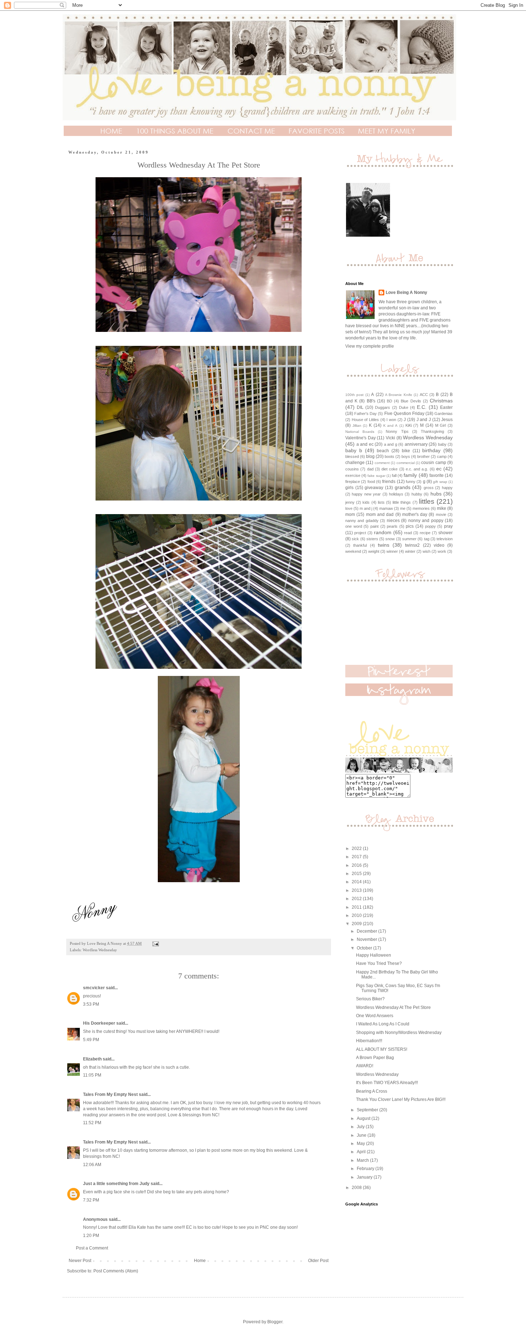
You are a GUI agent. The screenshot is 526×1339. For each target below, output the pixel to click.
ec (439, 469)
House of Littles (365, 419)
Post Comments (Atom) (115, 1270)
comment (382, 463)
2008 (357, 1187)
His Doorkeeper (99, 1023)
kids (366, 502)
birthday (431, 450)
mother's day (414, 514)
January (365, 1177)
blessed (352, 456)
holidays (396, 494)
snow (390, 539)
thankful (360, 545)
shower (445, 532)
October (365, 948)
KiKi (408, 425)
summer (409, 539)
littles (426, 501)
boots (389, 456)
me (402, 508)
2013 (357, 890)
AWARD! (364, 1065)
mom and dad (380, 514)
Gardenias (443, 413)
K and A (390, 425)
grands (402, 487)
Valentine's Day (360, 437)
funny (410, 481)
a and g (390, 444)
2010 (357, 915)
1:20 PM (91, 1235)
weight (373, 551)
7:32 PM (91, 1200)
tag (426, 539)
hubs (436, 494)
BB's (371, 400)
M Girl (440, 425)
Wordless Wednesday (100, 950)
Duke (403, 407)
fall (394, 475)
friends (388, 481)
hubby (416, 494)
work (442, 551)
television (445, 539)
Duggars (382, 407)
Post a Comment (92, 1248)
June (362, 1135)
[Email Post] (155, 943)
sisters (372, 539)
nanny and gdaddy (362, 520)
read (408, 533)
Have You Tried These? (379, 963)
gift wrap (440, 482)
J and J (424, 419)
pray (448, 526)
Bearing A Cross (371, 1091)
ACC (424, 394)
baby (442, 444)
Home (200, 1260)
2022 (357, 848)
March (363, 1160)
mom (350, 514)
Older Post (318, 1260)
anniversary (416, 444)
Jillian (356, 425)
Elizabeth (92, 1059)
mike (441, 508)
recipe (425, 533)
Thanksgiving (432, 431)
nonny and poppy (425, 520)
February (366, 1168)
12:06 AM (92, 1164)
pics (410, 526)
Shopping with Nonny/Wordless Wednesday (399, 1032)
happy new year (366, 494)
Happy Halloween (373, 955)
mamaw (386, 508)
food (371, 481)
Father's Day (365, 413)
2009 (357, 923)
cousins (352, 469)
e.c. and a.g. (417, 469)
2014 (357, 881)
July (361, 1126)
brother (423, 456)
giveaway (374, 487)
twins (383, 545)
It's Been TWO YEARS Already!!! (387, 1082)
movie (441, 514)
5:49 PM (91, 1039)
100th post (354, 395)
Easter (446, 407)
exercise (352, 475)
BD (389, 401)
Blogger (274, 1321)
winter (410, 551)
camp (442, 456)
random (382, 532)
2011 (357, 907)
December (367, 931)
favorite (436, 475)
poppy (430, 526)
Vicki (390, 437)
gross (429, 487)
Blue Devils (411, 401)
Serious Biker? (370, 998)
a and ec (365, 444)
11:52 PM (92, 1122)
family (410, 475)
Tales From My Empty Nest (110, 1094)
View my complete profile (369, 346)
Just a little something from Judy (116, 1183)
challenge (355, 462)
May (361, 1143)
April (362, 1151)
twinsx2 (412, 545)
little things (402, 502)
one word (353, 526)
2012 (357, 898)
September (368, 1109)
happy (447, 487)
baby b (353, 450)
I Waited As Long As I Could (382, 1023)
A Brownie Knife (398, 395)
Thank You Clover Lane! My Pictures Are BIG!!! (400, 1099)
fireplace (352, 481)
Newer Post (80, 1260)
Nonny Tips (397, 431)
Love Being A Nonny (406, 292)
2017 (357, 856)
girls (349, 487)
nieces (393, 520)
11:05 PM (92, 1075)
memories (421, 508)
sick (355, 539)
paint (374, 526)
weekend (353, 551)
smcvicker (94, 987)
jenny (350, 502)
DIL (360, 407)
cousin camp (433, 462)
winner (392, 551)
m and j (366, 508)
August (364, 1118)
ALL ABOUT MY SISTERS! (381, 1049)
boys (405, 456)
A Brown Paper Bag (375, 1057)
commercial (405, 463)
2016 (357, 865)
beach (383, 450)
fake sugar (376, 476)
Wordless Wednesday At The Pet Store (393, 1007)
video (439, 545)
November (367, 939)
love (348, 508)
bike (406, 450)
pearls (392, 526)
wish (426, 551)
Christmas (441, 400)
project (360, 533)
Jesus (447, 419)
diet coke (389, 469)
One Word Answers (374, 1015)
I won (391, 419)
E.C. (422, 407)
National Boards (359, 432)
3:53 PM (91, 1004)
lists (381, 502)
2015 (357, 873)
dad (370, 469)
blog (370, 456)
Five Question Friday (404, 413)
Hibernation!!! (369, 1040)
